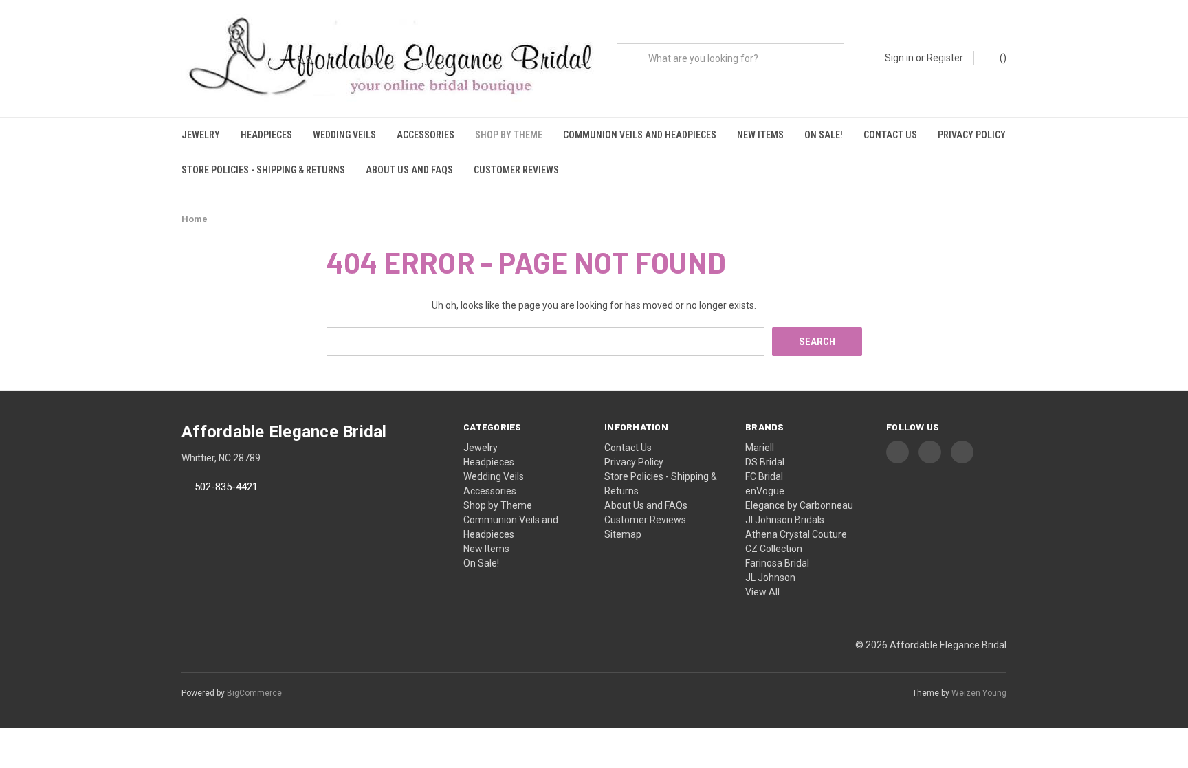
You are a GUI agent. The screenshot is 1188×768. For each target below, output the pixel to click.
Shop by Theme (508, 134)
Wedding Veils (344, 134)
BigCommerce (254, 693)
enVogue (764, 490)
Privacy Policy (972, 134)
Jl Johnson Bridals (784, 519)
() (1002, 57)
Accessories (425, 134)
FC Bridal (764, 476)
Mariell (759, 447)
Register (945, 57)
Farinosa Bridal (777, 563)
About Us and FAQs (409, 169)
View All (762, 591)
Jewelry (201, 134)
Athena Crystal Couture (796, 534)
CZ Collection (773, 548)
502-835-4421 (226, 487)
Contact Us (890, 134)
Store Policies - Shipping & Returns (263, 169)
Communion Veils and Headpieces (639, 134)
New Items (760, 134)
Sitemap (622, 534)
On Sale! (823, 134)
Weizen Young (979, 693)
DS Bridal (764, 462)
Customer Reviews (516, 169)
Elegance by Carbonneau (799, 505)
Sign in (899, 57)
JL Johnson (770, 577)
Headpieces (266, 134)
